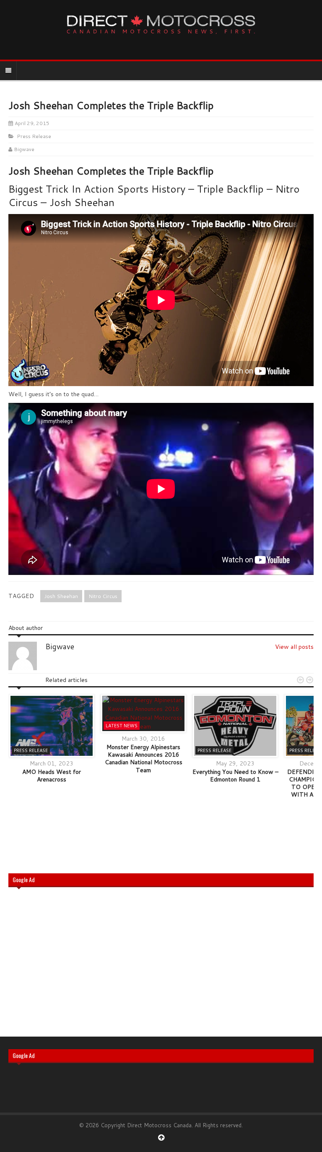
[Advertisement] (161, 961)
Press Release (34, 136)
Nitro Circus (102, 596)
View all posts (294, 647)
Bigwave (24, 149)
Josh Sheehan (61, 596)
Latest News (122, 725)
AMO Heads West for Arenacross (51, 776)
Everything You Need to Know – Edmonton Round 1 (235, 776)
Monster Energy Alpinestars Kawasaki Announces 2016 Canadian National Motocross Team (143, 758)
